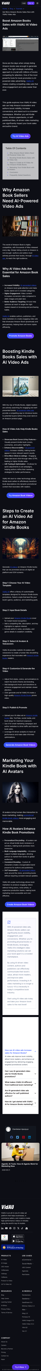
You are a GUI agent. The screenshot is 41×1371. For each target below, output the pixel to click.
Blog (11, 9)
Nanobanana (26, 1295)
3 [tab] (19, 1181)
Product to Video (6, 1281)
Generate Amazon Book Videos (20, 745)
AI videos (13, 567)
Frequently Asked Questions (20, 175)
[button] (20, 1367)
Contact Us (4, 1356)
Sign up (31, 3)
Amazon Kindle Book (22, 618)
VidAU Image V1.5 (28, 1320)
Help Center (5, 1298)
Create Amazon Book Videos (20, 904)
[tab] (20, 1058)
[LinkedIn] (2, 1228)
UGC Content (26, 1267)
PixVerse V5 (26, 1317)
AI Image (4, 1263)
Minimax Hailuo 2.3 (28, 1306)
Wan (23, 1310)
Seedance (25, 1299)
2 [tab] (18, 1181)
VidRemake (5, 1270)
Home (4, 9)
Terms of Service (6, 1312)
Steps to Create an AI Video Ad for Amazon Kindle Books (20, 164)
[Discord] (26, 1228)
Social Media (27, 1264)
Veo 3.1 (24, 1331)
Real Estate (25, 1274)
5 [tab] (23, 1181)
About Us (4, 1342)
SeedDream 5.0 (27, 1302)
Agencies (25, 1271)
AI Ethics (4, 1305)
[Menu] (37, 3)
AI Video (4, 1259)
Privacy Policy (5, 1309)
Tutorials (19, 9)
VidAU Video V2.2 (28, 1324)
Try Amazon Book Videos (21, 495)
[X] (18, 1228)
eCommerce (26, 1260)
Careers (3, 1345)
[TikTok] (22, 1228)
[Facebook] (10, 1228)
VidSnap (4, 1273)
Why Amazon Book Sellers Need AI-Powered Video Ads (20, 154)
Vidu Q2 (24, 1327)
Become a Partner (7, 1349)
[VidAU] (6, 3)
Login (24, 3)
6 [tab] (25, 1181)
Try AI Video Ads (20, 136)
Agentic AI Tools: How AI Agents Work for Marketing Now (19, 1165)
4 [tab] (21, 1181)
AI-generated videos (28, 285)
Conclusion (14, 172)
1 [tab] (16, 1181)
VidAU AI (30, 81)
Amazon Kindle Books (23, 695)
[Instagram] (14, 1228)
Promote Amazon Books (20, 336)
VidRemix (4, 1277)
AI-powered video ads (25, 410)
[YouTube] (6, 1228)
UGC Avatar (5, 1266)
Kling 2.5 (25, 1313)
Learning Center (6, 1302)
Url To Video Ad (6, 1284)
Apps (3, 1359)
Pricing (3, 1352)
